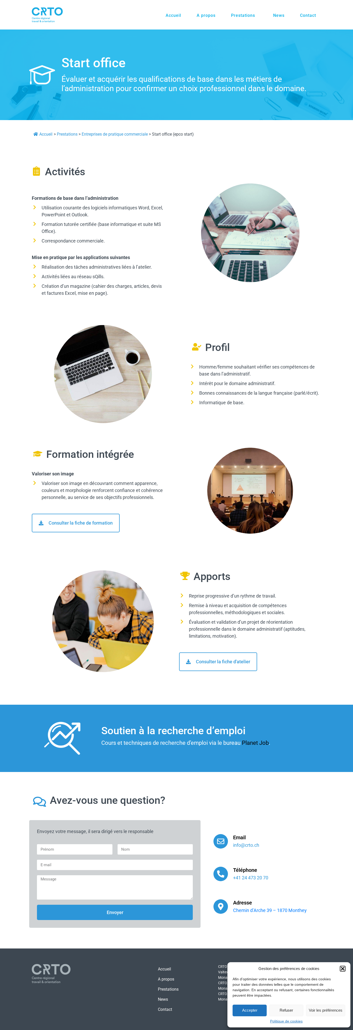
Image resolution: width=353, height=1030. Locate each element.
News (279, 15)
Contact (308, 15)
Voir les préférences (325, 1010)
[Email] (220, 841)
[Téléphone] (220, 874)
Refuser (286, 1010)
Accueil (173, 15)
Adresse (242, 903)
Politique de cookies (286, 1021)
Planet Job (255, 743)
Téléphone (245, 870)
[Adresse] (220, 906)
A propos (206, 15)
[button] (342, 968)
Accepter (249, 1010)
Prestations (243, 15)
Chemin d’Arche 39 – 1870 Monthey (270, 910)
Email (239, 837)
